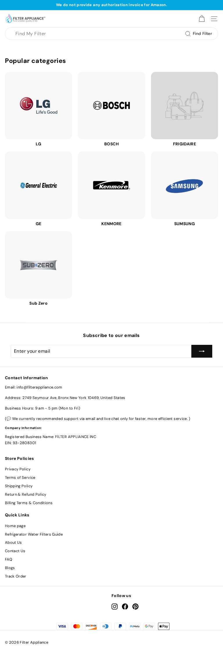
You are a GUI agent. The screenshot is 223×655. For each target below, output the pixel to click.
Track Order (15, 576)
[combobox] (111, 33)
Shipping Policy (19, 485)
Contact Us (15, 550)
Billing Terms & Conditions (29, 502)
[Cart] (201, 18)
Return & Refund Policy (25, 494)
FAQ (8, 559)
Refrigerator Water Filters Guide (34, 534)
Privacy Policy (17, 469)
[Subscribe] (201, 351)
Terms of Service (20, 477)
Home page (15, 525)
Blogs (10, 567)
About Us (13, 542)
